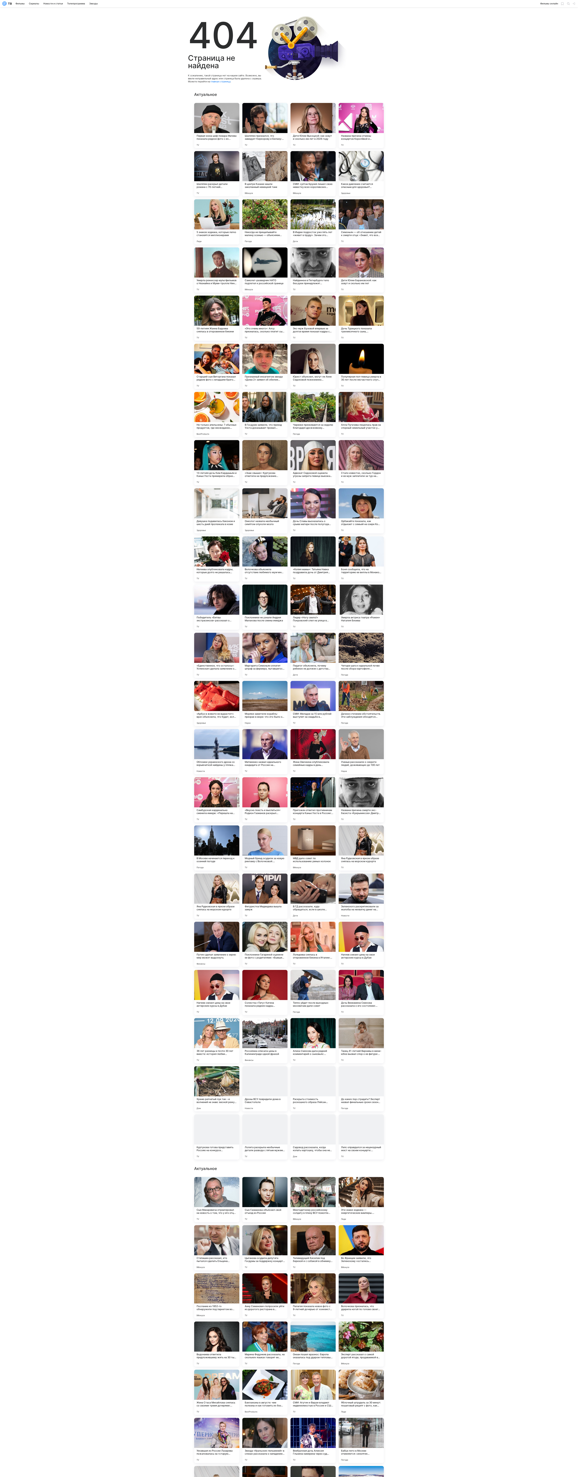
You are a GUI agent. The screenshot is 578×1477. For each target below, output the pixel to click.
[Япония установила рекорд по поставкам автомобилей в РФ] (361, 1329)
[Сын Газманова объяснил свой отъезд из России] (264, 1392)
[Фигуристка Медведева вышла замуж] (264, 896)
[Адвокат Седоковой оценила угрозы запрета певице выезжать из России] (313, 462)
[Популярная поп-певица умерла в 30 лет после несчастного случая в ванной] (361, 366)
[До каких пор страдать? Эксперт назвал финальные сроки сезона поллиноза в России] (361, 1088)
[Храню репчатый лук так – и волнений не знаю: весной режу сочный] (216, 1088)
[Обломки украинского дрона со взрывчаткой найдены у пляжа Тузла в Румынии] (216, 751)
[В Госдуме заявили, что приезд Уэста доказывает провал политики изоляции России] (264, 414)
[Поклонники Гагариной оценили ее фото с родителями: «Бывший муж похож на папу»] (264, 944)
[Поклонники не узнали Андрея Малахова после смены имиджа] (264, 607)
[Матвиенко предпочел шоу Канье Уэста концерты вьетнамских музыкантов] (264, 1329)
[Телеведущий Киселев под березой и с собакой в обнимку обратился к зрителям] (313, 1440)
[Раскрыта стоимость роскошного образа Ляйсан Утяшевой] (313, 1088)
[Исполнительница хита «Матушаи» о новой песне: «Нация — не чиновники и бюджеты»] (216, 1185)
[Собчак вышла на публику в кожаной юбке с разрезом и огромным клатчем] (361, 1233)
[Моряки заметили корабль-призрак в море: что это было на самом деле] (264, 703)
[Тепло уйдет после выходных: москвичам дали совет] (313, 992)
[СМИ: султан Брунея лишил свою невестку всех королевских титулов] (313, 173)
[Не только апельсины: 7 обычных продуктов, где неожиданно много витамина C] (216, 414)
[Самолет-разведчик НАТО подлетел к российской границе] (264, 270)
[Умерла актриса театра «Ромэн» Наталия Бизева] (361, 607)
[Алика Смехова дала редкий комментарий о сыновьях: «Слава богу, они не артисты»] (313, 1040)
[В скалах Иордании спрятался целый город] (216, 1233)
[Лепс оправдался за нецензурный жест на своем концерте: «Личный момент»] (361, 1137)
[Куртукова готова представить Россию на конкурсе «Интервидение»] (216, 1137)
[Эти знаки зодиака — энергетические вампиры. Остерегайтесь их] (361, 1392)
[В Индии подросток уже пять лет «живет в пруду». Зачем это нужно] (313, 221)
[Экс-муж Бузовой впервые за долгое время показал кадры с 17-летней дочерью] (313, 318)
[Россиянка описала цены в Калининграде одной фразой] (264, 1040)
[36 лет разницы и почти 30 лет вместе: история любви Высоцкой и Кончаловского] (216, 1040)
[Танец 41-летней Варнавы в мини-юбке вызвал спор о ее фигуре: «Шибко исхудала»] (361, 1040)
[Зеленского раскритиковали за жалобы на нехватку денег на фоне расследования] (361, 896)
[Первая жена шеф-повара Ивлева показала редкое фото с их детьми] (216, 125)
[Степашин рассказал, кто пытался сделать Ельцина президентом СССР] (216, 1440)
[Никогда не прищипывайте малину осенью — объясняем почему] (264, 221)
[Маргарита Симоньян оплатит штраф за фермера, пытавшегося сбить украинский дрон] (264, 655)
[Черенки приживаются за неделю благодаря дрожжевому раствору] (313, 414)
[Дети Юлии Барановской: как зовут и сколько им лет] (361, 270)
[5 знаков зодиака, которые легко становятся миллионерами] (216, 221)
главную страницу (220, 81)
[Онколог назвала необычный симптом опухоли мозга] (264, 510)
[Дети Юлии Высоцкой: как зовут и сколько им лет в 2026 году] (313, 125)
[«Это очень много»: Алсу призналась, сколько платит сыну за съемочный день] (264, 318)
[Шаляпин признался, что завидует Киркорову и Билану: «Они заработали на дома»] (264, 125)
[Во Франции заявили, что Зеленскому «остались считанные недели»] (361, 1440)
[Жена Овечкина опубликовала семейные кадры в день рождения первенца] (313, 751)
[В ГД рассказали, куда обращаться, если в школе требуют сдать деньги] (313, 896)
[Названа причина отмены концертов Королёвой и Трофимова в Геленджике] (361, 125)
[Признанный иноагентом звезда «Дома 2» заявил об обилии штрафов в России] (264, 366)
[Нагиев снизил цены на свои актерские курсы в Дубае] (361, 944)
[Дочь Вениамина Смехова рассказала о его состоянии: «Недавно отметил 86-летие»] (361, 992)
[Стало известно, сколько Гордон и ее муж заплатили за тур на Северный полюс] (361, 462)
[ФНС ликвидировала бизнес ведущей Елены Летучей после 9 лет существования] (264, 1233)
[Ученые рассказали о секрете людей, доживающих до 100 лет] (361, 751)
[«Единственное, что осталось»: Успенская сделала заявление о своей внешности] (216, 655)
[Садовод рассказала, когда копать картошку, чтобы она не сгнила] (313, 1137)
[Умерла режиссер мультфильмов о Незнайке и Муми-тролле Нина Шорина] (216, 270)
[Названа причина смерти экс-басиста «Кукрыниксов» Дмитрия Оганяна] (361, 799)
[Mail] (4, 3)
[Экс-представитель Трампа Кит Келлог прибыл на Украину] (216, 1281)
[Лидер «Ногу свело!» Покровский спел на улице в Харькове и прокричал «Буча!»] (313, 607)
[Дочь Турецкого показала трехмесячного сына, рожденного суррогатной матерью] (361, 318)
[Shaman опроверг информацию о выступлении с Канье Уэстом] (361, 1185)
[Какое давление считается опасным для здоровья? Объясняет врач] (361, 173)
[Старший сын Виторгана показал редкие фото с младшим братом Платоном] (216, 366)
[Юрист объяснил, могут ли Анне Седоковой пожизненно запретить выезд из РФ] (313, 366)
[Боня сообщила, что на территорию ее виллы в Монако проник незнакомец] (361, 559)
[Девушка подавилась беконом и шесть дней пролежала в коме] (216, 510)
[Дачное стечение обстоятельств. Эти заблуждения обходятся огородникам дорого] (361, 703)
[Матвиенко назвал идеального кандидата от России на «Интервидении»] (264, 751)
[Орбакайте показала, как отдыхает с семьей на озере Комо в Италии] (361, 510)
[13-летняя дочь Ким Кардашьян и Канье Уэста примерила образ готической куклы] (216, 462)
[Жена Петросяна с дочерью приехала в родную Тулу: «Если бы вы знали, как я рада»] (361, 1281)
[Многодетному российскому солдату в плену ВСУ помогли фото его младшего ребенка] (313, 1392)
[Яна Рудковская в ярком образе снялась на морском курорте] (361, 848)
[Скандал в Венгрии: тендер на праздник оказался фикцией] (313, 1329)
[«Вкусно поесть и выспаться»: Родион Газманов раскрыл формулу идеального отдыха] (264, 799)
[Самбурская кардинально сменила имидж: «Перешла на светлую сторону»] (216, 799)
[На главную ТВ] (9, 3)
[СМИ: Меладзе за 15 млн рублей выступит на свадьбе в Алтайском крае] (313, 703)
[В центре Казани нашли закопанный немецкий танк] (264, 173)
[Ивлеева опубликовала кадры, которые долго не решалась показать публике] (216, 559)
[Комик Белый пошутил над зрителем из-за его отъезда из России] (264, 1281)
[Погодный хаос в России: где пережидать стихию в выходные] (313, 1281)
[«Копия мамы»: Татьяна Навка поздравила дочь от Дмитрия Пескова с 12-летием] (313, 559)
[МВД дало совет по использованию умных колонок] (313, 848)
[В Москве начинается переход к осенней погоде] (216, 848)
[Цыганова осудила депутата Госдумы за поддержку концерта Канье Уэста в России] (264, 1440)
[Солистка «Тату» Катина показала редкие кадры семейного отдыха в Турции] (264, 992)
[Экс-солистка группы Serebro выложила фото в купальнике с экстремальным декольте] (264, 1185)
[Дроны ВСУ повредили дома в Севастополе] (264, 1088)
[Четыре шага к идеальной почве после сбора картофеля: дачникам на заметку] (361, 655)
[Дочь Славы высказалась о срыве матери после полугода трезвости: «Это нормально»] (313, 510)
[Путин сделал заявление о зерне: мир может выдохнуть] (216, 944)
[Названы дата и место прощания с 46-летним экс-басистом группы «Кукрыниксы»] (313, 1185)
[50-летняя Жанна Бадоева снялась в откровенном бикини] (216, 318)
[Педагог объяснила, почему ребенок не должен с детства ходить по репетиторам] (313, 655)
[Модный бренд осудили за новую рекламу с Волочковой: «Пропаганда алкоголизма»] (264, 848)
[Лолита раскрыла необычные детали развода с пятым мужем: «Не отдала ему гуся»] (264, 1137)
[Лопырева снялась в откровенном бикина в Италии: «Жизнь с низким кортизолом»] (313, 944)
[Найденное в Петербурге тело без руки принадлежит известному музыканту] (313, 270)
